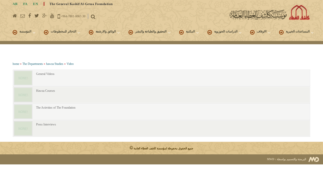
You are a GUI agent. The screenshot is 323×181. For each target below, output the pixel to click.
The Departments (32, 64)
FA (25, 4)
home (16, 64)
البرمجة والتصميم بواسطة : (286, 159)
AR (15, 4)
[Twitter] (36, 15)
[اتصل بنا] (22, 15)
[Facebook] (29, 15)
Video (70, 64)
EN (35, 4)
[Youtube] (52, 15)
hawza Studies (54, 64)
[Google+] (44, 15)
